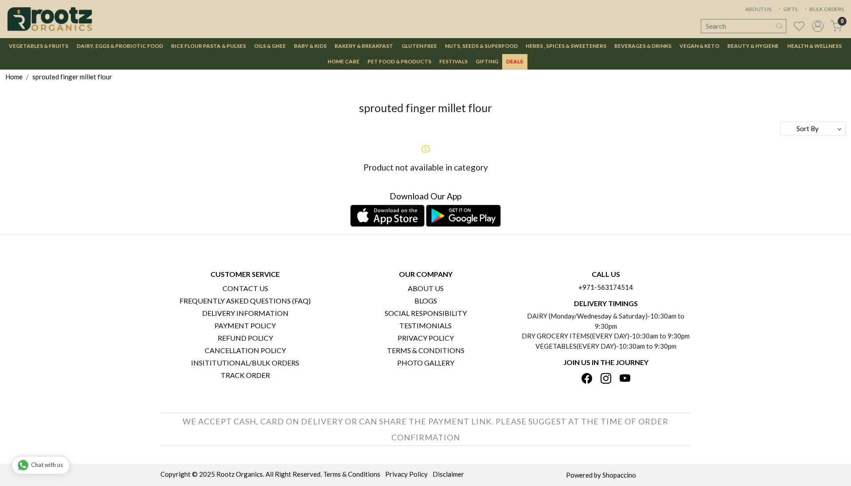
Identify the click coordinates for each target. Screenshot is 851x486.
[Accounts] (817, 26)
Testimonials (425, 325)
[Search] (779, 26)
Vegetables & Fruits (38, 46)
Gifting (487, 61)
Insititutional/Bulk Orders (245, 362)
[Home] (49, 19)
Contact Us (245, 288)
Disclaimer (448, 474)
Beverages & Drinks (642, 46)
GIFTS (789, 9)
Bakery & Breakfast (364, 46)
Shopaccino (619, 475)
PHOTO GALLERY (425, 362)
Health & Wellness (814, 46)
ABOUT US (758, 9)
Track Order (245, 375)
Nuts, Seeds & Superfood (481, 46)
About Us (426, 288)
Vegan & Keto (699, 46)
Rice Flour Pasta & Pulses (208, 46)
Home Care (343, 61)
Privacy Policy (426, 338)
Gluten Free (419, 46)
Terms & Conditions (426, 350)
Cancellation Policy (245, 350)
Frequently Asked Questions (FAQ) (245, 300)
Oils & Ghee (270, 46)
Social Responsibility (426, 313)
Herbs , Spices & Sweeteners (566, 46)
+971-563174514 (605, 287)
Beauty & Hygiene (753, 46)
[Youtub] (625, 379)
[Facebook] (587, 379)
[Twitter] (606, 379)
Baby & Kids (310, 46)
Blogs (425, 300)
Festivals (453, 61)
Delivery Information (245, 313)
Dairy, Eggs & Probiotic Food (120, 46)
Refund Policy (245, 338)
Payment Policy (245, 325)
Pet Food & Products (399, 61)
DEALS (514, 61)
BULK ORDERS (826, 9)
